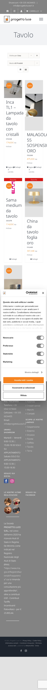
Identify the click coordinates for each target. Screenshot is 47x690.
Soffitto (30, 442)
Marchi (30, 409)
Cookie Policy (37, 641)
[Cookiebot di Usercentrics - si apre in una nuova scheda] (27, 293)
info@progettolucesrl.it (23, 5)
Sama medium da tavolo (14, 208)
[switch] (40, 346)
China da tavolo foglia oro (32, 231)
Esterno (30, 430)
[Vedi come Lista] (25, 69)
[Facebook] (6, 481)
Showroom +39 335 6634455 (22, 2)
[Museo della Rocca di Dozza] (8, 510)
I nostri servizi (33, 405)
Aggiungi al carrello (10, 169)
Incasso (31, 434)
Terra (29, 450)
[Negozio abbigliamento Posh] (16, 502)
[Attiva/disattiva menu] (41, 19)
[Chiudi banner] (43, 293)
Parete (30, 438)
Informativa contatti (11, 643)
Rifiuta (23, 395)
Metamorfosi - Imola (32, 646)
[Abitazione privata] (16, 510)
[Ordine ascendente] (37, 55)
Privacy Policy (27, 641)
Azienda (31, 401)
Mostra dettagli (32, 372)
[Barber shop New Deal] (8, 502)
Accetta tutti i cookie (23, 380)
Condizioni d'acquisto (27, 643)
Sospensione (33, 426)
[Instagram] (12, 481)
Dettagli (17, 167)
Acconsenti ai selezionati (23, 388)
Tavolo (30, 446)
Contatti (31, 413)
